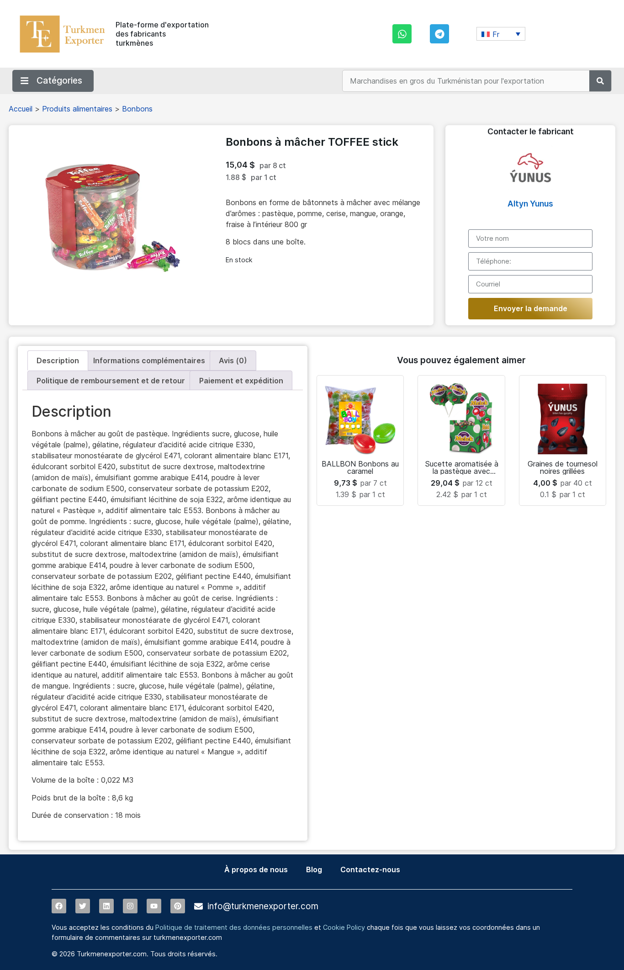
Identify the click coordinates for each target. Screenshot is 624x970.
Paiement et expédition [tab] (241, 380)
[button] (500, 34)
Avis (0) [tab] (233, 360)
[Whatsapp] (402, 33)
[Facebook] (59, 906)
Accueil (20, 108)
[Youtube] (154, 906)
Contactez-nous (370, 869)
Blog (314, 869)
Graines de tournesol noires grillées (563, 467)
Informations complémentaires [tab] (149, 360)
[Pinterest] (177, 906)
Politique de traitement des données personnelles (233, 927)
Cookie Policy (344, 927)
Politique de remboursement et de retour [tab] (111, 380)
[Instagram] (130, 906)
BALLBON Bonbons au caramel (360, 467)
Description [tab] (58, 360)
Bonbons (137, 108)
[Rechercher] (600, 80)
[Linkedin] (106, 906)
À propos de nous (256, 869)
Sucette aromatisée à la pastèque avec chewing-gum (461, 471)
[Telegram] (439, 33)
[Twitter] (82, 906)
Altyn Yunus (530, 203)
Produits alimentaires (77, 108)
